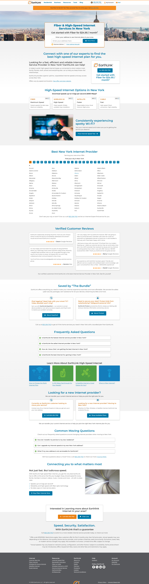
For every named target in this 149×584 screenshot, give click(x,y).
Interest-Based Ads (114, 582)
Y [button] (118, 162)
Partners (76, 566)
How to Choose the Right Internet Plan (38, 384)
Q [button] (91, 162)
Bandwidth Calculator (59, 562)
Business (57, 2)
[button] (37, 563)
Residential (48, 2)
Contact (76, 562)
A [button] (30, 162)
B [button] (34, 162)
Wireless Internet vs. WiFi (60, 566)
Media (76, 564)
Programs (77, 568)
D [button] (41, 162)
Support (94, 560)
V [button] (110, 162)
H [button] (57, 162)
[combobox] (66, 41)
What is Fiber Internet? (107, 383)
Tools (75, 2)
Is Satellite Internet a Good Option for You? (85, 384)
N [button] (79, 162)
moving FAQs (101, 457)
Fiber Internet (33, 562)
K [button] (68, 162)
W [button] (114, 162)
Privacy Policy (102, 582)
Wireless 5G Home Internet (37, 564)
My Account (115, 560)
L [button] (72, 162)
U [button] (106, 162)
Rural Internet (33, 568)
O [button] (83, 162)
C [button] (37, 162)
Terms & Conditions (80, 572)
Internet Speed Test (58, 560)
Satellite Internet (34, 566)
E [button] (45, 162)
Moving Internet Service (59, 568)
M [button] (76, 162)
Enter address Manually (73, 44)
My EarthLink (116, 564)
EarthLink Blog (56, 570)
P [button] (87, 162)
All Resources (56, 572)
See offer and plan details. (62, 81)
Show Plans (91, 40)
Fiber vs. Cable (56, 564)
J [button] (64, 162)
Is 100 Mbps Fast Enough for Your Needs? (62, 384)
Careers (76, 570)
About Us (77, 560)
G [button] (53, 162)
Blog (81, 2)
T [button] (102, 162)
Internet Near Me (34, 560)
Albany (76, 173)
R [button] (95, 162)
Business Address (59, 44)
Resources (67, 2)
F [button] (49, 162)
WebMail (114, 562)
